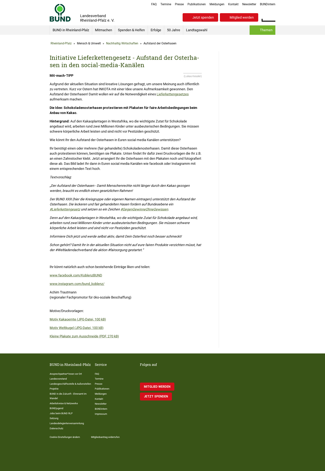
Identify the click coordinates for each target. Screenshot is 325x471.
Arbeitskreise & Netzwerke (64, 403)
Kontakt (233, 4)
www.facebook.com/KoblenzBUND (76, 275)
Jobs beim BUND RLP (61, 413)
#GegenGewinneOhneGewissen (144, 209)
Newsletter (249, 4)
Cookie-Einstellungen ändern (65, 437)
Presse (179, 4)
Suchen (272, 17)
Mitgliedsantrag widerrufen (105, 437)
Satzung (54, 418)
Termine (165, 4)
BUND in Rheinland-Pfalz (71, 30)
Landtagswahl (196, 30)
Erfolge (156, 30)
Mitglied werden (242, 17)
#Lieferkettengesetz (65, 209)
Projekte (54, 388)
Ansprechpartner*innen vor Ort (66, 373)
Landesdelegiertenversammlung (67, 423)
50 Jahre (173, 30)
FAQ (154, 4)
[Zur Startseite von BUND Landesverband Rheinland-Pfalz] (60, 13)
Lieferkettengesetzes (173, 94)
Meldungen (217, 4)
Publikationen (197, 4)
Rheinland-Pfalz (61, 43)
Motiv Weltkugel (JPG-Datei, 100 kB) (76, 328)
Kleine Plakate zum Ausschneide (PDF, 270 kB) (84, 336)
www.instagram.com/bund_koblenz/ (77, 284)
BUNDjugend (56, 408)
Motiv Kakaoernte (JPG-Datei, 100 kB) (78, 319)
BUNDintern (267, 4)
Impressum (101, 414)
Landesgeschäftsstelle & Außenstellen (70, 383)
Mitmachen (103, 30)
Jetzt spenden (203, 17)
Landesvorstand (58, 378)
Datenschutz (56, 428)
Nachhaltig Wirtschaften (122, 43)
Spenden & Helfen (131, 30)
